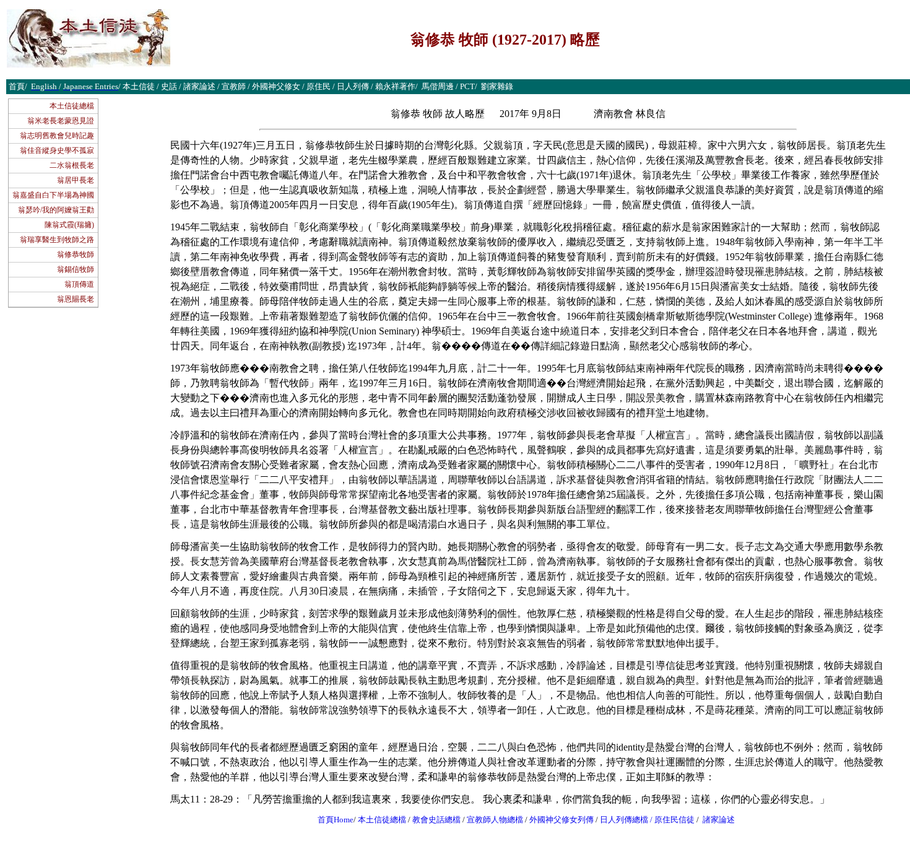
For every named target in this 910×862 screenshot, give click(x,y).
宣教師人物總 (491, 819)
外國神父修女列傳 (561, 819)
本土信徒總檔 (72, 106)
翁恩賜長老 (75, 299)
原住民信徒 (674, 819)
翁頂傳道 (79, 284)
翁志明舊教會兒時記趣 (57, 135)
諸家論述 (719, 819)
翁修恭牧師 (75, 254)
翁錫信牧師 (75, 269)
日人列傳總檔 (624, 819)
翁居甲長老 (75, 180)
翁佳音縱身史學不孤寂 (57, 150)
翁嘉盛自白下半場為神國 (53, 195)
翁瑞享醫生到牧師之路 (57, 239)
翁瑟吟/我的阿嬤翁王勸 (56, 210)
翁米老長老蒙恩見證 (60, 120)
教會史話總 (432, 819)
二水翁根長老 (72, 165)
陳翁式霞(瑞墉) (69, 224)
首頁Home (335, 819)
